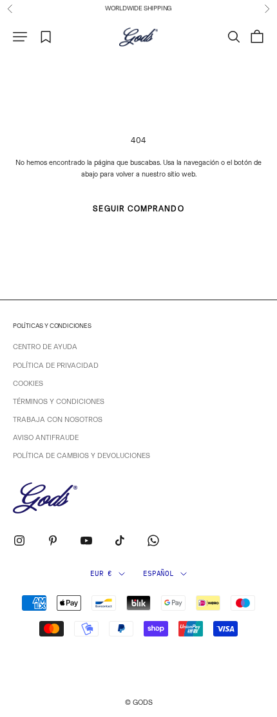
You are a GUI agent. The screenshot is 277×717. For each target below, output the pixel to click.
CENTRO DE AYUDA (45, 347)
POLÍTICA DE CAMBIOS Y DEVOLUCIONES (81, 456)
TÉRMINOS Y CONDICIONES (58, 401)
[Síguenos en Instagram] (19, 540)
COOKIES (28, 383)
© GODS (139, 702)
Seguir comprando (138, 208)
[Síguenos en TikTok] (119, 540)
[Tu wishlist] (46, 37)
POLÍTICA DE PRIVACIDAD (56, 365)
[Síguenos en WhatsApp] (153, 540)
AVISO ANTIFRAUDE (46, 438)
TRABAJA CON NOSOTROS (57, 420)
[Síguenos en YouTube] (86, 540)
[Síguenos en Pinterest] (52, 540)
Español (158, 573)
